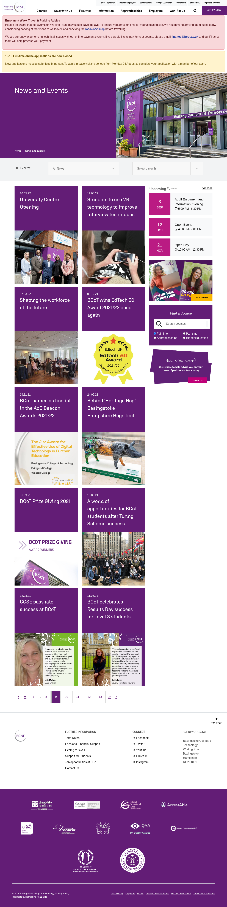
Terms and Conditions (204, 893)
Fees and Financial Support (82, 743)
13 (100, 696)
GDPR (140, 893)
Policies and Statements (157, 893)
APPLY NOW (214, 10)
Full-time (162, 333)
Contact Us (72, 768)
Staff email (195, 2)
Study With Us (63, 10)
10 (66, 696)
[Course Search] (207, 324)
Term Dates (72, 737)
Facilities (85, 10)
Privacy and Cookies (181, 893)
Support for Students (78, 756)
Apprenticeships (131, 10)
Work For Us (177, 10)
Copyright (130, 893)
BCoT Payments (108, 2)
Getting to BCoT (75, 750)
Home (18, 150)
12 (89, 696)
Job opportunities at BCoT (81, 762)
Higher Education (197, 337)
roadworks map (95, 29)
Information (106, 10)
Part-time (191, 333)
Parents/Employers (127, 2)
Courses (42, 10)
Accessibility (117, 893)
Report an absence (212, 2)
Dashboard (181, 2)
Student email (146, 2)
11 (77, 696)
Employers (156, 10)
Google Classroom (164, 2)
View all (207, 188)
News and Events (35, 150)
